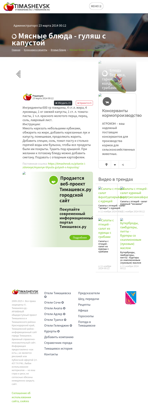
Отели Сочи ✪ (54, 302)
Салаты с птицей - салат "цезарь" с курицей (111, 207)
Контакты (51, 354)
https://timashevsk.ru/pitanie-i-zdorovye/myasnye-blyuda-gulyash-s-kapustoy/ (54, 165)
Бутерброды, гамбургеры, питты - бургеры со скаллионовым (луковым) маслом (130, 257)
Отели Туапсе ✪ (55, 319)
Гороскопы (86, 316)
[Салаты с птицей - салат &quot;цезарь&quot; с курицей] (112, 194)
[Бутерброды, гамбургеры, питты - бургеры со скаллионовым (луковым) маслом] (130, 233)
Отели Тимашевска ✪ (57, 294)
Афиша (83, 310)
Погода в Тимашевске (86, 323)
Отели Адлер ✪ (54, 314)
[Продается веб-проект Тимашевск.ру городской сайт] (58, 209)
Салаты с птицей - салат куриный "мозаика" (133, 202)
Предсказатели (89, 293)
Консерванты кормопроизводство (117, 113)
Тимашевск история (58, 348)
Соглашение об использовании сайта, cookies (21, 397)
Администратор (25, 25)
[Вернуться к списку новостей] (18, 72)
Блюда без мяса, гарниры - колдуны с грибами (114, 79)
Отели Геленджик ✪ (58, 325)
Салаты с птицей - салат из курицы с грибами (103, 246)
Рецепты (84, 304)
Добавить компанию (58, 337)
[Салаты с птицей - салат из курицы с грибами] (106, 228)
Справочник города (58, 342)
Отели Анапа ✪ (54, 308)
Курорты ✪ (52, 331)
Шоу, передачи (88, 298)
